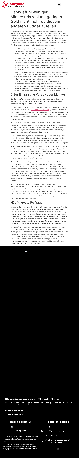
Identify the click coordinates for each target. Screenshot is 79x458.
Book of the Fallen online (40, 110)
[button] (59, 4)
